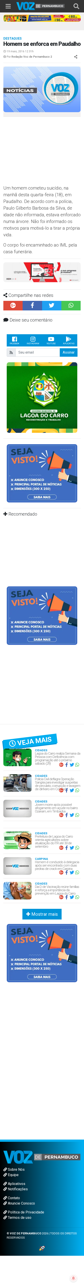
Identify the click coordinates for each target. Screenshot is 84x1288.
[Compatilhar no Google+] (13, 305)
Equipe (13, 1175)
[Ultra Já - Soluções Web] (42, 1248)
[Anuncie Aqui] (42, 473)
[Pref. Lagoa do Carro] (42, 397)
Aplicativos (16, 1184)
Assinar (69, 352)
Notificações (17, 1189)
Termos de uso (19, 1217)
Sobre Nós (16, 1169)
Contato (13, 1198)
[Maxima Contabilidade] (42, 272)
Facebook (14, 343)
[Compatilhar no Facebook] (32, 305)
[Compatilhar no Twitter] (51, 305)
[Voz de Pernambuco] (40, 6)
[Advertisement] (40, 152)
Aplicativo (68, 343)
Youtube (51, 343)
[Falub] (42, 18)
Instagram (33, 343)
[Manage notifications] (73, 1278)
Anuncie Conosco (21, 1203)
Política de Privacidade (25, 1212)
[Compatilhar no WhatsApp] (71, 305)
